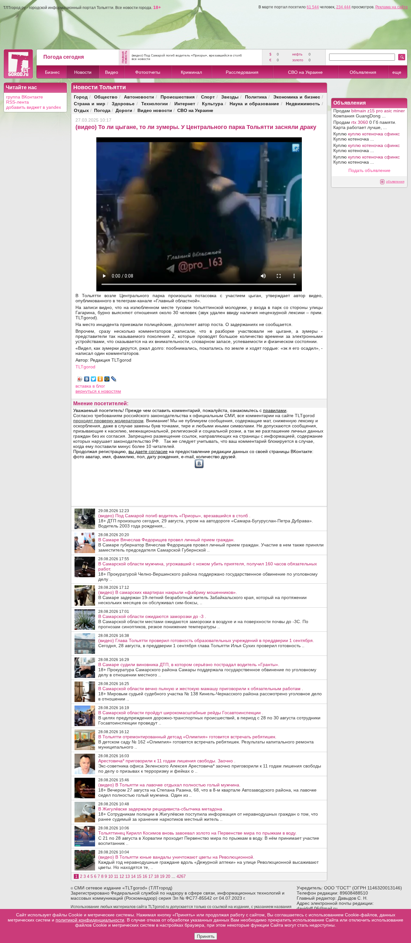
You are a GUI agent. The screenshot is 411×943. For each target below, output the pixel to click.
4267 (181, 876)
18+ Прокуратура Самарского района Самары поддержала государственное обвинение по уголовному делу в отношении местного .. (207, 669)
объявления (395, 181)
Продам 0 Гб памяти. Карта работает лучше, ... (364, 125)
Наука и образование (254, 103)
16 (145, 876)
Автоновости (139, 96)
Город (81, 96)
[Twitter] (93, 379)
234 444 (343, 7)
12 (121, 876)
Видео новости (154, 110)
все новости (141, 59)
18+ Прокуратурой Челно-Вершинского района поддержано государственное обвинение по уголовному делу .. (208, 571)
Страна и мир (89, 103)
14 (133, 876)
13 (127, 876)
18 (156, 876)
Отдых (81, 110)
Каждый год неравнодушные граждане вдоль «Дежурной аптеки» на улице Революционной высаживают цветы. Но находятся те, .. (208, 862)
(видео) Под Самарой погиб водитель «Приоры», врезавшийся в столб (187, 55)
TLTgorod (85, 366)
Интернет (184, 103)
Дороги (124, 110)
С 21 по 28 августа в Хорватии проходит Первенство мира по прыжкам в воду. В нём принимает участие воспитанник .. (208, 838)
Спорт (208, 96)
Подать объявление (369, 170)
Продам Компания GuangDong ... (369, 113)
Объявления (363, 72)
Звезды (230, 96)
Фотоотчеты (147, 72)
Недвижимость (303, 103)
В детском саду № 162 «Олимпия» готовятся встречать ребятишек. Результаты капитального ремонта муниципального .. (206, 742)
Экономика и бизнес (296, 96)
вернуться (86, 391)
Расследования (242, 72)
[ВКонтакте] (86, 379)
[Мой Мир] (107, 379)
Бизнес (52, 72)
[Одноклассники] (100, 379)
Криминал (191, 72)
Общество (106, 96)
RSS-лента (17, 102)
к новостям (109, 391)
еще (396, 72)
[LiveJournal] (113, 379)
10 (110, 876)
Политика (256, 96)
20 (168, 876)
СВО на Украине (305, 72)
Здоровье (123, 103)
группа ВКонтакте (24, 96)
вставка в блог (90, 386)
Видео (111, 72)
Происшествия (178, 96)
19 (162, 876)
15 (139, 876)
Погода (102, 110)
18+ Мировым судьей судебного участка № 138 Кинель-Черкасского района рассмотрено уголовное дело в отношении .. (210, 693)
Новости (83, 72)
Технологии (154, 103)
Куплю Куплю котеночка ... (366, 136)
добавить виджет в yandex (33, 107)
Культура (212, 103)
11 (116, 876)
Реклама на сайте (391, 7)
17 (150, 876)
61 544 (313, 7)
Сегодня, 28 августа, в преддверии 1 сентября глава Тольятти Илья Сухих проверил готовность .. (206, 643)
